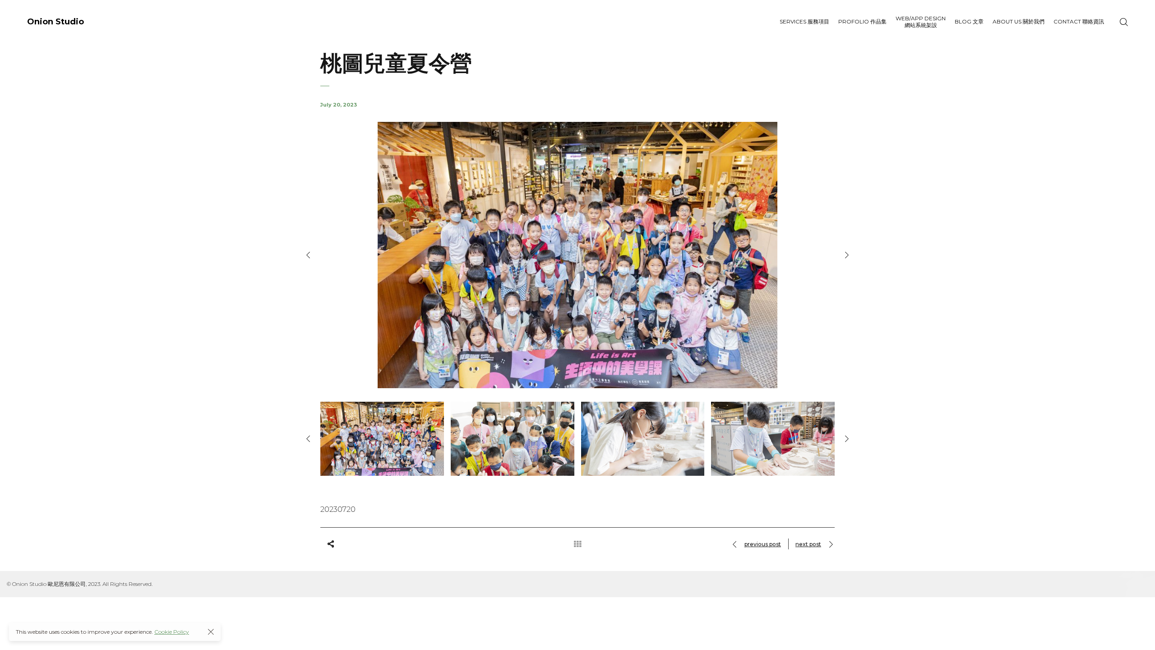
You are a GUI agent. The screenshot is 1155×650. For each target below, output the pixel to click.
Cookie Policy (171, 631)
